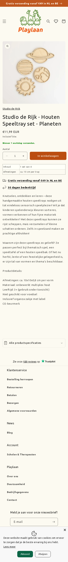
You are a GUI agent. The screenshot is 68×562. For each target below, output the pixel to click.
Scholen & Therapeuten (21, 454)
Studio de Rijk (11, 108)
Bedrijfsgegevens (18, 491)
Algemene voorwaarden (22, 410)
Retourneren (15, 387)
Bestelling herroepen (20, 379)
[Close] (65, 530)
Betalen (12, 395)
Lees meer (9, 546)
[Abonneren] (53, 522)
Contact (12, 499)
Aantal (6, 149)
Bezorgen (13, 402)
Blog (10, 432)
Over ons (12, 476)
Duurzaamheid (16, 484)
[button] (4, 21)
